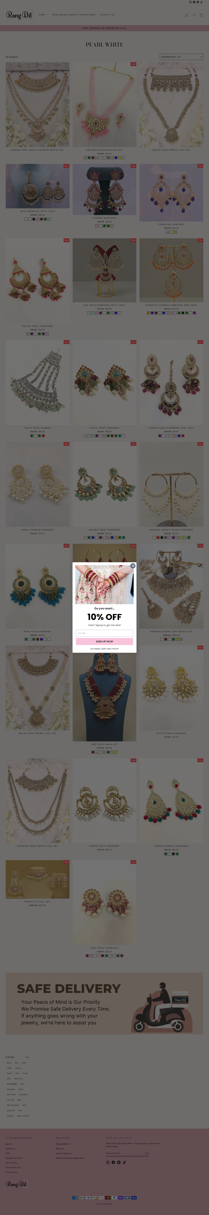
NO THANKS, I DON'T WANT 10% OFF (105, 649)
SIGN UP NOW (104, 641)
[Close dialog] (132, 565)
